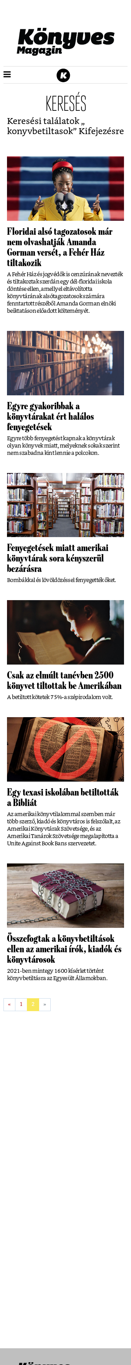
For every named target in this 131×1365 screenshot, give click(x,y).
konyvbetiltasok (40, 131)
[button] (7, 75)
